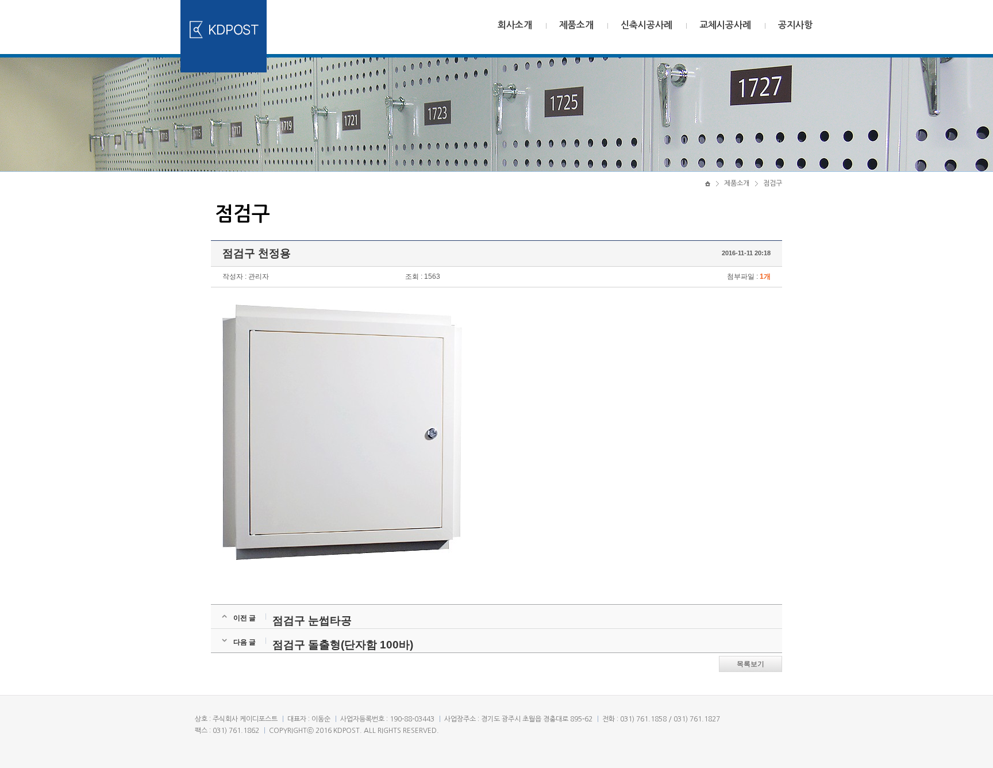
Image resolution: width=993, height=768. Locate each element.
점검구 (772, 183)
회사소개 (515, 25)
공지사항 (795, 25)
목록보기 (750, 664)
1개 (765, 276)
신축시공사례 (646, 25)
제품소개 (576, 25)
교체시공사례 (725, 25)
